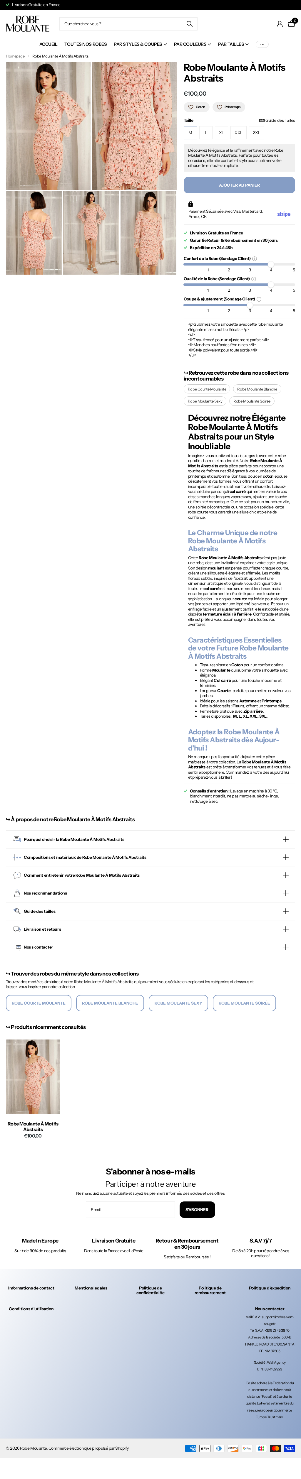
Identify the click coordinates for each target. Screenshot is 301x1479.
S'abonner (197, 1209)
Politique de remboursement (210, 1290)
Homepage (15, 56)
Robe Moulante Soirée (251, 401)
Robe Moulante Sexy (205, 401)
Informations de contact (31, 1288)
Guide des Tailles (280, 120)
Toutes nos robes (85, 44)
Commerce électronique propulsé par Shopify (89, 1448)
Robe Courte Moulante (207, 389)
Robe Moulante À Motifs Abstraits (33, 1126)
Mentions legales (91, 1288)
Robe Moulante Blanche (257, 389)
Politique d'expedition (270, 1288)
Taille (239, 120)
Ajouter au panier (239, 185)
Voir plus (262, 44)
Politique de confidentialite (150, 1290)
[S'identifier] (280, 24)
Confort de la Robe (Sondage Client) (218, 258)
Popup (254, 258)
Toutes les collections (140, 44)
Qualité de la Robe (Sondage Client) (217, 278)
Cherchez (189, 24)
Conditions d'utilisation (31, 1308)
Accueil (48, 44)
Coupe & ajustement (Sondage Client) (220, 299)
